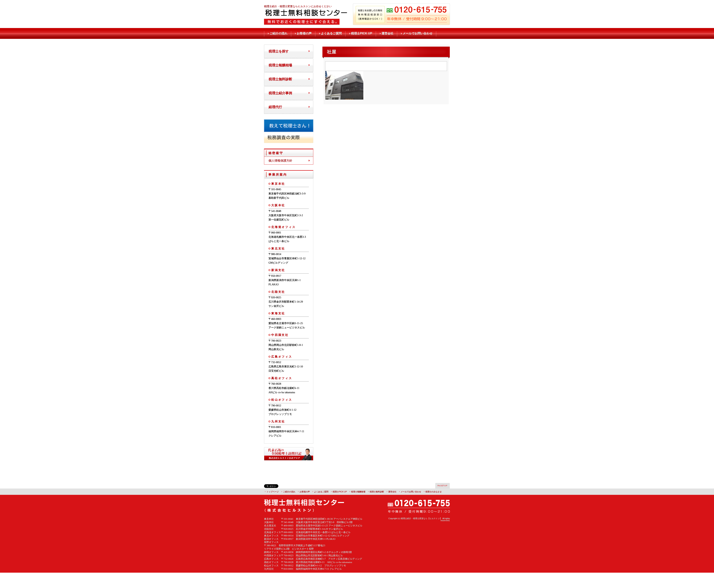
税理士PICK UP (361, 33)
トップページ (272, 492)
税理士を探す (279, 51)
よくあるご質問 (331, 33)
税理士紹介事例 (280, 93)
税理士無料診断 (280, 79)
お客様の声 (304, 33)
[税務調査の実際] (288, 141)
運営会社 (387, 33)
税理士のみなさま (433, 492)
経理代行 (275, 107)
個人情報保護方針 (280, 160)
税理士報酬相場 (280, 65)
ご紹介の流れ (278, 33)
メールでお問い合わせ (417, 33)
